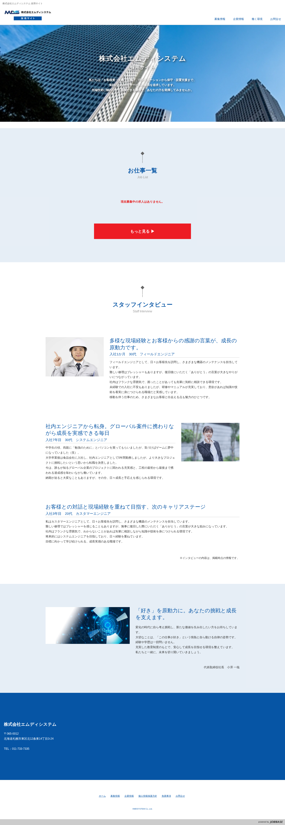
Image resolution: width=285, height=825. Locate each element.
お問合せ (180, 796)
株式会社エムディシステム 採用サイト (30, 14)
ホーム (102, 796)
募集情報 (115, 796)
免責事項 (166, 796)
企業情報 (129, 796)
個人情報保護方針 (147, 796)
